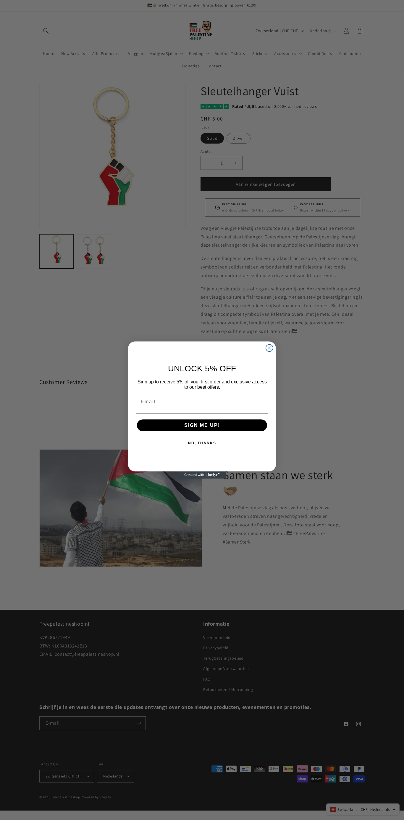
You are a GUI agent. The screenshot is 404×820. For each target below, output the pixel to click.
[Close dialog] (269, 348)
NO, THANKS (202, 443)
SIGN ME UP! (202, 425)
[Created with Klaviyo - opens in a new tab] (202, 475)
